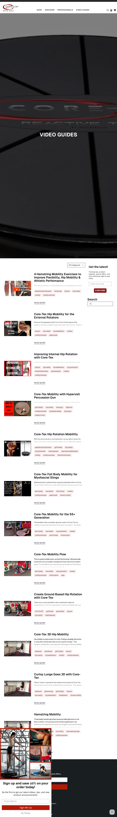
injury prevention (72, 367)
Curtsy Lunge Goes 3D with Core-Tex (57, 676)
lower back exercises (41, 371)
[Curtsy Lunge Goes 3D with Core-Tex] (17, 689)
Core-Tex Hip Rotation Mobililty (56, 434)
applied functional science (43, 291)
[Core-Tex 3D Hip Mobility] (17, 649)
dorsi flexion (48, 651)
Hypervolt (69, 407)
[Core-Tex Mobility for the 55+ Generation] (17, 528)
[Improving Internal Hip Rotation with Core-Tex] (17, 368)
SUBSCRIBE (100, 290)
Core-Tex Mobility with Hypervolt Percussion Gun (57, 395)
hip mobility (76, 291)
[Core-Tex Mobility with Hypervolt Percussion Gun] (17, 408)
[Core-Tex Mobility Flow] (17, 569)
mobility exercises (49, 295)
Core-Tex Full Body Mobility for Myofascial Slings (55, 475)
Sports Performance (64, 455)
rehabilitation (63, 695)
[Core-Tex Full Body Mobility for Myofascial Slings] (17, 488)
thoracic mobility (65, 495)
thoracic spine (65, 535)
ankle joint (38, 651)
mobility (37, 295)
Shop (39, 10)
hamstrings (58, 291)
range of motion (40, 415)
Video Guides (82, 10)
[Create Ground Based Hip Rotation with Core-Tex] (17, 609)
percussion (67, 411)
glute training (49, 691)
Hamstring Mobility (47, 714)
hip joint (67, 291)
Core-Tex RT (39, 611)
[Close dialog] (49, 730)
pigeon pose (53, 335)
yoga (62, 575)
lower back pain (56, 371)
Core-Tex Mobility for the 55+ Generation (54, 515)
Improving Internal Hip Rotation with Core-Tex (55, 355)
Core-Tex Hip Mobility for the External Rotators (54, 315)
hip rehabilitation (58, 331)
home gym (59, 407)
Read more (39, 303)
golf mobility (39, 407)
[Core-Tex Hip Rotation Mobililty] (17, 448)
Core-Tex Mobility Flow (50, 554)
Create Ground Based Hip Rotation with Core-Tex (58, 596)
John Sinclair (60, 491)
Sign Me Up (26, 807)
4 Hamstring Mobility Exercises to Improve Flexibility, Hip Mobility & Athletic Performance (57, 277)
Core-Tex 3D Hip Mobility (51, 634)
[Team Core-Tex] (11, 7)
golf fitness (49, 611)
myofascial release (55, 411)
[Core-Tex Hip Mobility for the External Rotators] (17, 328)
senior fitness (53, 535)
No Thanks (25, 813)
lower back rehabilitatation (69, 451)
